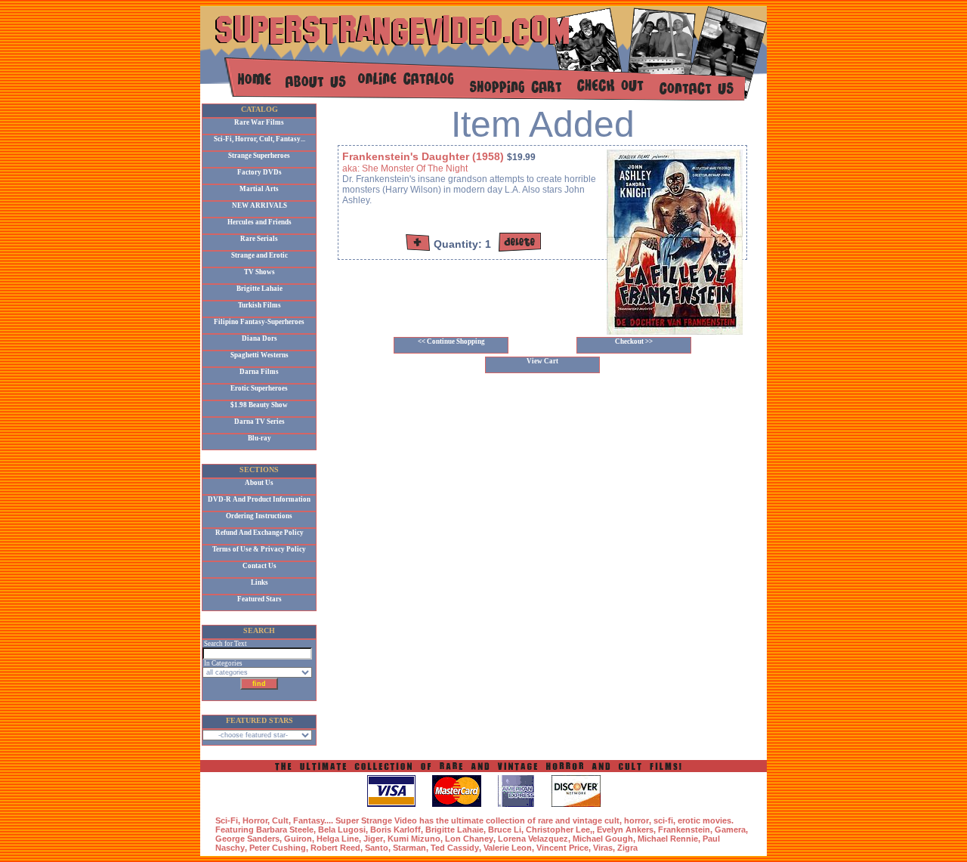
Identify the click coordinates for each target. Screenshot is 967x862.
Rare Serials (259, 239)
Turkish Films (259, 305)
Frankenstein (684, 829)
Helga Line (338, 838)
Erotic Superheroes (259, 388)
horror (636, 820)
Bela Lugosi (342, 829)
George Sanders (247, 838)
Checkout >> (634, 341)
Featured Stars (259, 599)
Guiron (298, 838)
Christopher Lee (558, 829)
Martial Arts (259, 189)
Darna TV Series (259, 421)
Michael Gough (603, 838)
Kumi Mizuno (414, 838)
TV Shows (259, 272)
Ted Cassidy (455, 847)
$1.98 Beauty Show (259, 405)
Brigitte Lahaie (259, 288)
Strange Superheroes (259, 155)
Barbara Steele (285, 829)
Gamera (730, 829)
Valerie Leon (508, 847)
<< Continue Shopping (451, 341)
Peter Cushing (277, 847)
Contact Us (260, 566)
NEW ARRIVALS (259, 205)
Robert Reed (335, 847)
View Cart (542, 361)
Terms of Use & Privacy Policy (259, 549)
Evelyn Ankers (625, 829)
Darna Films (259, 371)
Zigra (627, 847)
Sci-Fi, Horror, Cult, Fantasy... (259, 139)
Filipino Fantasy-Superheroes (259, 322)
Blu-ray (259, 438)
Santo (376, 847)
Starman (409, 847)
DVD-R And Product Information (259, 499)
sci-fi (663, 820)
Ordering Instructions (259, 516)
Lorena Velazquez (533, 838)
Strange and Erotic (259, 255)
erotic (689, 820)
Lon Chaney (469, 838)
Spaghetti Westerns (259, 355)
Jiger (373, 838)
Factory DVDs (259, 172)
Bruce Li (504, 829)
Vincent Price (562, 847)
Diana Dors (259, 338)
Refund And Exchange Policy (259, 532)
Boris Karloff (395, 829)
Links (259, 582)
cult (611, 820)
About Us (259, 483)
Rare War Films (259, 122)
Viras (603, 847)
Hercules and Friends (259, 222)
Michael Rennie (668, 838)
